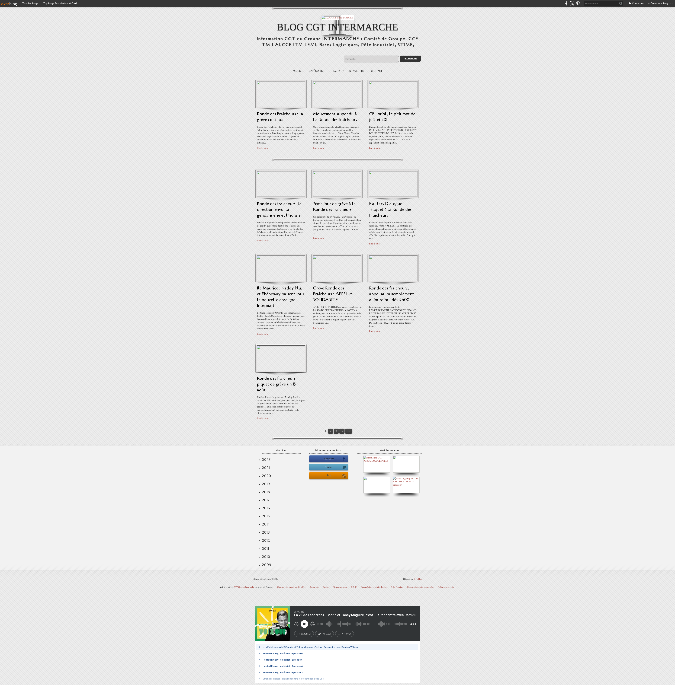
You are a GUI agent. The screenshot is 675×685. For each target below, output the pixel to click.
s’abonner (306, 634)
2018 (266, 492)
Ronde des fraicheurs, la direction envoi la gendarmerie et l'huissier (279, 209)
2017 (265, 500)
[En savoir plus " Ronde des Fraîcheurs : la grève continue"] (281, 105)
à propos (346, 634)
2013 (266, 532)
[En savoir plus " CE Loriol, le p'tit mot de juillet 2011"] (393, 105)
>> (348, 431)
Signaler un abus (340, 586)
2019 (266, 484)
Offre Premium (397, 586)
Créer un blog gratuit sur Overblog (291, 586)
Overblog (418, 578)
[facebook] (566, 3)
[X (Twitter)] (572, 3)
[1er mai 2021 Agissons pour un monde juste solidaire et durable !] (377, 492)
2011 (265, 548)
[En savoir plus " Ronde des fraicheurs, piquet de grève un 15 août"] (281, 370)
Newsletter (357, 70)
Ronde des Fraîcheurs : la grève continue (280, 117)
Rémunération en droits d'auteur (374, 586)
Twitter (328, 467)
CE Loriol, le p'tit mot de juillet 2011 (392, 117)
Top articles (314, 586)
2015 (266, 516)
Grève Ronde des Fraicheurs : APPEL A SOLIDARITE (333, 294)
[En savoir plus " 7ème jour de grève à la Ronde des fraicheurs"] (337, 195)
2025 (266, 459)
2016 (266, 508)
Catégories (315, 71)
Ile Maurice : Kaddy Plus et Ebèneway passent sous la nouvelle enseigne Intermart (280, 296)
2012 (266, 540)
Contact (376, 70)
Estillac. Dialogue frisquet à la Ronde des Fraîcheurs (390, 209)
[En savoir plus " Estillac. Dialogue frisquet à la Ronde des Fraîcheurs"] (393, 195)
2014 (266, 524)
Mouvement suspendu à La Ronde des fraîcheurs (335, 117)
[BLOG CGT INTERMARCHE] (337, 17)
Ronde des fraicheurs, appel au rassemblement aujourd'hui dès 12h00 (391, 294)
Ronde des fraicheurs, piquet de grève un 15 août (277, 384)
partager (326, 634)
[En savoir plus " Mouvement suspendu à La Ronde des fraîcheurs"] (337, 105)
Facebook (328, 458)
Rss (329, 475)
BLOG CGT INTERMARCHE (337, 26)
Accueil (298, 70)
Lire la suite (262, 147)
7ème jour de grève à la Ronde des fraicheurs (334, 206)
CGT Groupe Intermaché (244, 586)
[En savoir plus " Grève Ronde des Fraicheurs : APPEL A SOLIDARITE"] (337, 280)
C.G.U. (354, 586)
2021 (266, 468)
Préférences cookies (446, 586)
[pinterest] (578, 3)
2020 (266, 476)
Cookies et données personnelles (420, 586)
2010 (266, 557)
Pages (335, 71)
